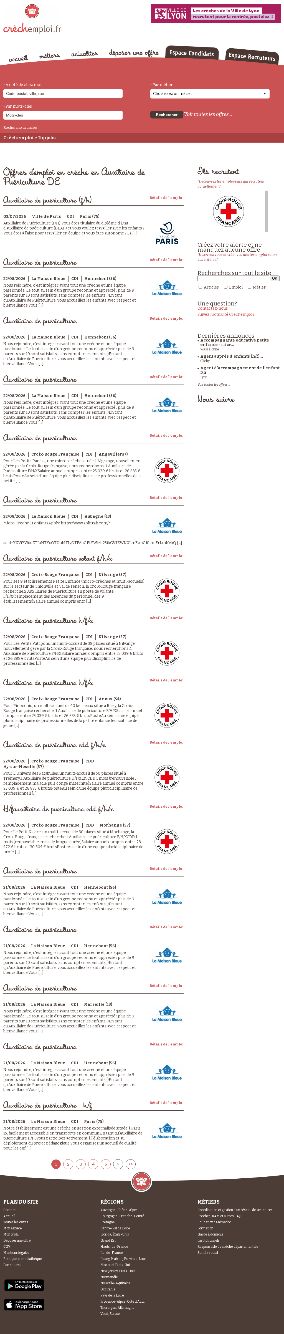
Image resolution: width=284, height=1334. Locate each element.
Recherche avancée (20, 127)
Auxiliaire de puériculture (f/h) (47, 200)
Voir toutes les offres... (208, 114)
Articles (211, 287)
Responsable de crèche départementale (227, 1247)
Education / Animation (214, 1222)
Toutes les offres (15, 1222)
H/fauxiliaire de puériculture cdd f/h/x (58, 809)
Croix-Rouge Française (55, 454)
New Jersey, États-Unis (117, 1271)
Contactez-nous (212, 308)
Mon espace (12, 1228)
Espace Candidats (192, 52)
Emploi (236, 287)
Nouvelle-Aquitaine (115, 1283)
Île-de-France (111, 1253)
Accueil (9, 1216)
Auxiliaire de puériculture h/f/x (48, 621)
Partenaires (12, 1265)
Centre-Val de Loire (115, 1228)
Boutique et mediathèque (22, 1259)
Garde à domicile (210, 1234)
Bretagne (107, 1222)
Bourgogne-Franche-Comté (122, 1216)
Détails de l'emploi (166, 198)
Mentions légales (16, 1253)
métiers (49, 56)
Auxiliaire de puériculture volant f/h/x (57, 558)
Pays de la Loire (112, 1295)
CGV (6, 1247)
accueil (18, 58)
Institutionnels (208, 1240)
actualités (84, 53)
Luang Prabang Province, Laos (123, 1259)
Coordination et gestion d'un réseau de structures (235, 1210)
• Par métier (161, 84)
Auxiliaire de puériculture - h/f (47, 1105)
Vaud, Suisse (110, 1314)
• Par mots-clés (17, 106)
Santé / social (207, 1253)
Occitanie (107, 1289)
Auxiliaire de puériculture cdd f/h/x (54, 745)
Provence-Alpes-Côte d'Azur (122, 1301)
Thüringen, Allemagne (117, 1308)
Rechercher (167, 114)
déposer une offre (134, 53)
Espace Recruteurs (252, 56)
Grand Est (108, 1240)
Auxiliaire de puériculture (39, 262)
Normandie (109, 1277)
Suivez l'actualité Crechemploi (225, 314)
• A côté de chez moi (22, 84)
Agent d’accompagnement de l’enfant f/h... (240, 370)
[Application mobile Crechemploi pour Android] (24, 1291)
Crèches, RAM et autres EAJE (219, 1216)
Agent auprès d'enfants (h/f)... (231, 356)
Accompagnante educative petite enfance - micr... (234, 342)
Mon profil (11, 1234)
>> (130, 1164)
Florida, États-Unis (114, 1234)
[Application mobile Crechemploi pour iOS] (24, 1309)
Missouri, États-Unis (115, 1265)
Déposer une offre (17, 1240)
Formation (205, 1228)
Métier (259, 287)
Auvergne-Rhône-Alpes (119, 1210)
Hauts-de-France (114, 1247)
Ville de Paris (46, 216)
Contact (9, 1210)
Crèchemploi (18, 137)
